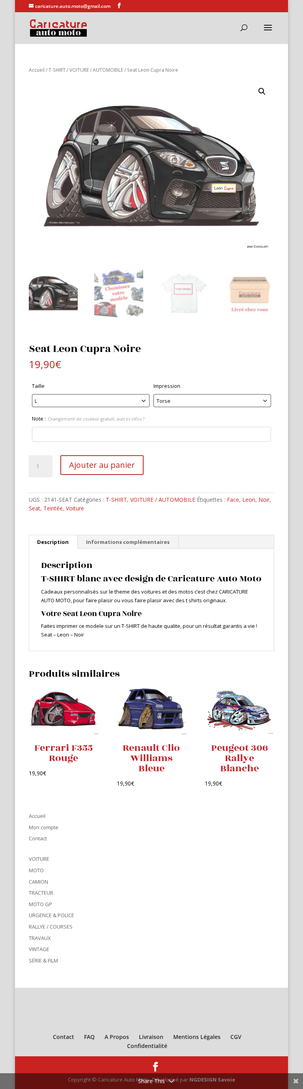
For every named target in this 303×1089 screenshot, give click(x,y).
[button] (262, 91)
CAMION (38, 881)
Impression (166, 385)
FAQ (89, 1037)
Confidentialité (147, 1046)
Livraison (151, 1037)
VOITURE (39, 858)
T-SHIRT (57, 70)
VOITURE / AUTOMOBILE (96, 70)
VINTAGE (39, 949)
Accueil (37, 70)
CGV (235, 1037)
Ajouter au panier (102, 465)
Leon (248, 499)
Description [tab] (53, 541)
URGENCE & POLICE (51, 915)
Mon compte (43, 827)
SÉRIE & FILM (43, 960)
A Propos (117, 1037)
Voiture (75, 508)
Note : (88, 418)
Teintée (53, 508)
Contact (38, 838)
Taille (38, 385)
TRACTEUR (41, 892)
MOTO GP (40, 904)
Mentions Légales (197, 1037)
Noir (263, 499)
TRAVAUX (40, 938)
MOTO (36, 870)
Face (233, 499)
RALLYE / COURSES (51, 926)
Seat (34, 508)
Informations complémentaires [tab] (128, 541)
